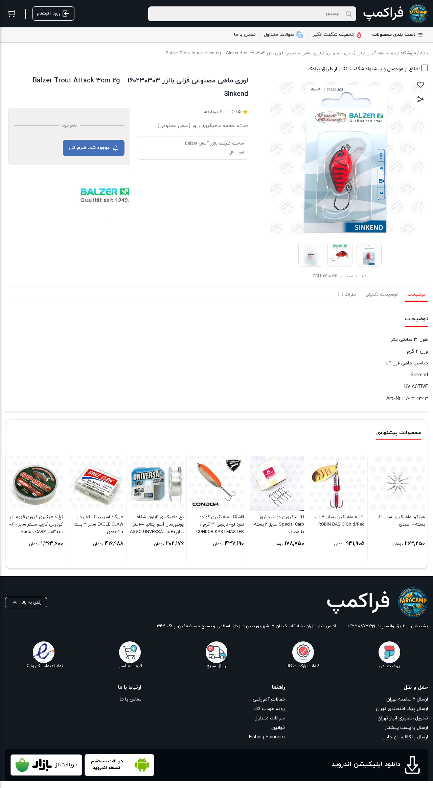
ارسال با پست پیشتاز (406, 728)
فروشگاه (408, 53)
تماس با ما (130, 699)
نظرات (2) (347, 294)
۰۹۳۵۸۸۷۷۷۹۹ (361, 626)
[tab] (416, 294)
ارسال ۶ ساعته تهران (407, 699)
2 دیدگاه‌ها (213, 112)
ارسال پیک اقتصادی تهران (402, 709)
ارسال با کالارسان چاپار (405, 737)
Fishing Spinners (266, 737)
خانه (424, 53)
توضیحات (416, 294)
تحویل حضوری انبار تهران (403, 718)
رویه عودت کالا (269, 709)
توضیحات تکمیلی (381, 294)
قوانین (277, 728)
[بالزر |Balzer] (104, 195)
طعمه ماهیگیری (381, 53)
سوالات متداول (269, 718)
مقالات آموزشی (268, 699)
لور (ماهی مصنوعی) (343, 53)
